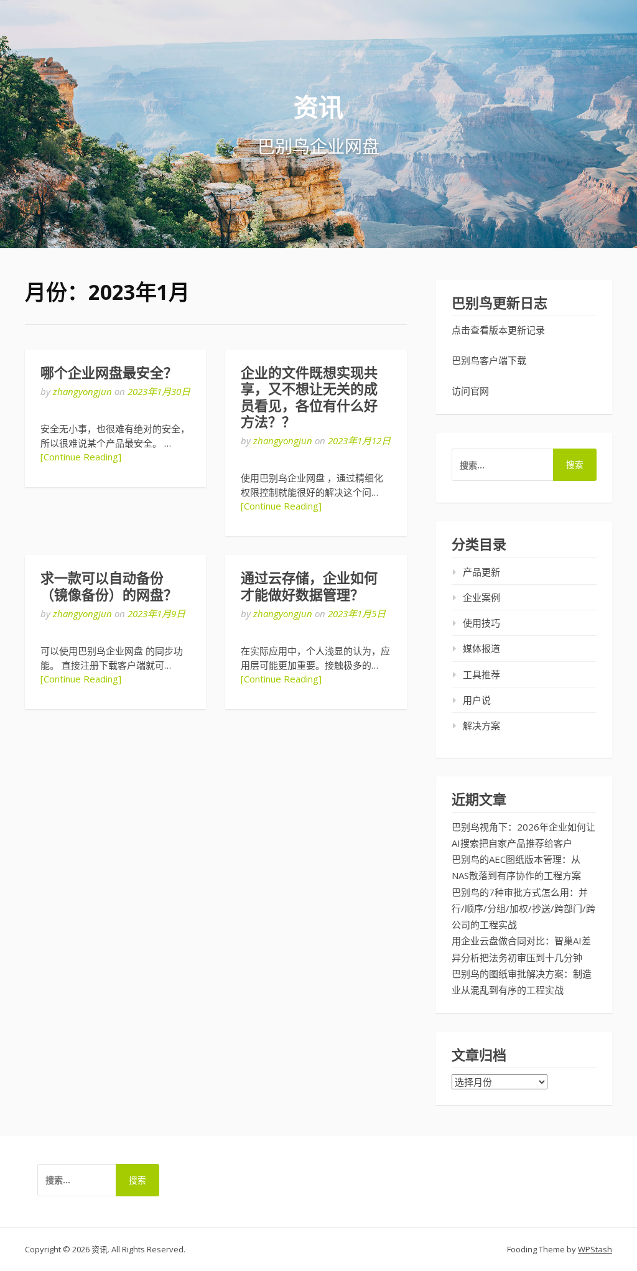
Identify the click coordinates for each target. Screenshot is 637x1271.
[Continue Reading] (80, 456)
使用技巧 (481, 623)
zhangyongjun (82, 391)
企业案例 (481, 597)
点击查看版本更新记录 (498, 330)
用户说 (477, 700)
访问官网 (470, 390)
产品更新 (481, 572)
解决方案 (481, 725)
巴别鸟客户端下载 (489, 360)
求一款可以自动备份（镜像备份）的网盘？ (108, 586)
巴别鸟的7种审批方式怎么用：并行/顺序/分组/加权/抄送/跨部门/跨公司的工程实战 (523, 908)
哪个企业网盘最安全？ (108, 373)
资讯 (318, 107)
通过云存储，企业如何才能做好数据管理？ (309, 586)
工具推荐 (481, 674)
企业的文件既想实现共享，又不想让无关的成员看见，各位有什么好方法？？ (309, 397)
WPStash (595, 1249)
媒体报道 (481, 648)
